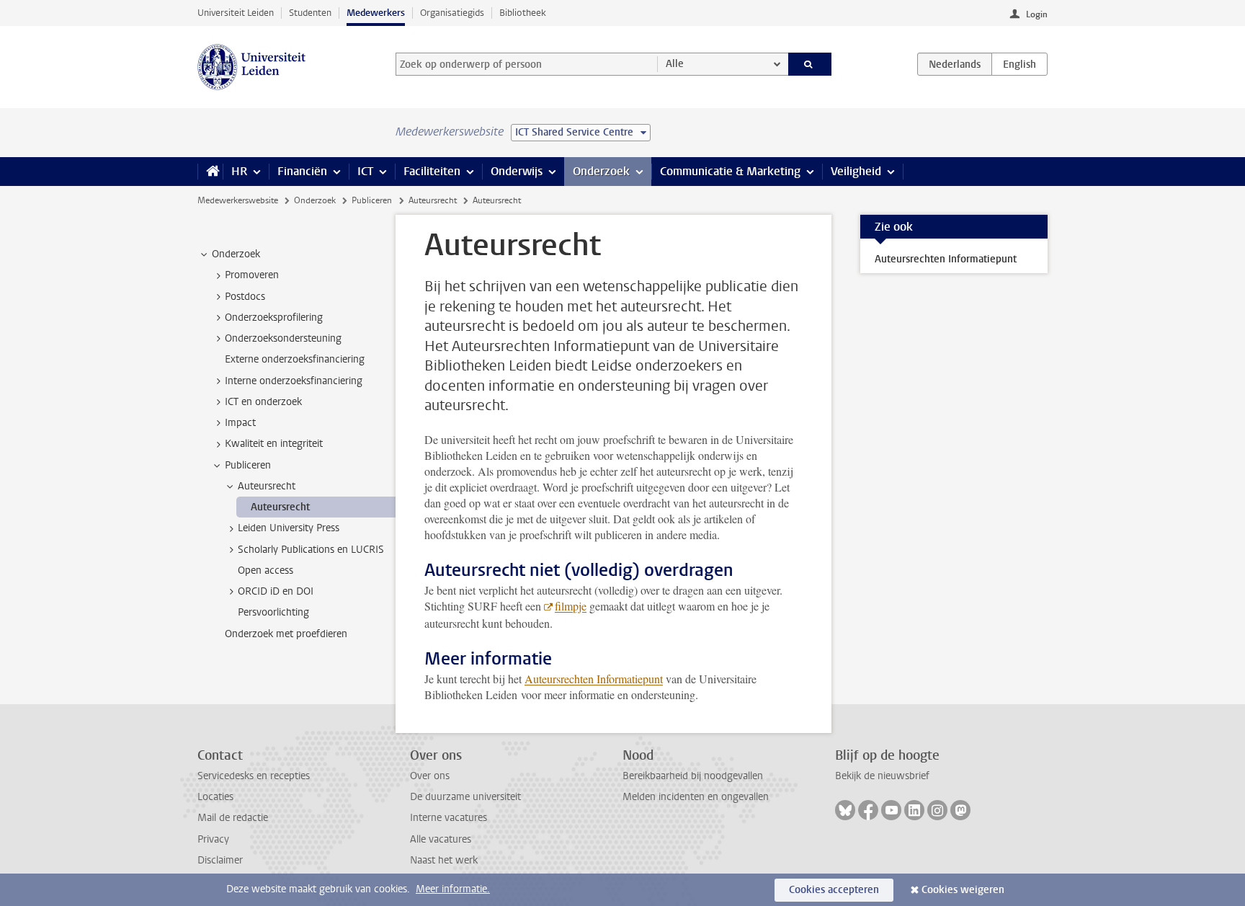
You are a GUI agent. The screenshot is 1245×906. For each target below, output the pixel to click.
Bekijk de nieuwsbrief (882, 776)
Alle (675, 64)
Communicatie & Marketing (730, 171)
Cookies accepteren (834, 890)
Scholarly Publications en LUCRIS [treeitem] (311, 549)
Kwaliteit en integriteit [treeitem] (274, 443)
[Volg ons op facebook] (868, 810)
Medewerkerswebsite (237, 200)
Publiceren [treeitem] (248, 465)
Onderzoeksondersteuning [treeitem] (283, 338)
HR (239, 171)
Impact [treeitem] (240, 423)
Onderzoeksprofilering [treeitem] (274, 317)
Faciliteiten (431, 171)
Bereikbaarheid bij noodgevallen (692, 776)
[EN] (1019, 64)
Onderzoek (601, 171)
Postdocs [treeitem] (245, 296)
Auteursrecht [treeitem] (266, 486)
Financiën (302, 171)
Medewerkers (376, 12)
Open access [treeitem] (265, 570)
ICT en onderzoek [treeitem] (263, 402)
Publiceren (372, 200)
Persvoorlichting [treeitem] (273, 612)
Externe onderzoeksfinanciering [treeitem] (295, 359)
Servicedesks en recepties (253, 776)
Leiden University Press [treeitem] (288, 528)
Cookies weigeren (963, 890)
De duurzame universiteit (465, 797)
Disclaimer (220, 860)
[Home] (210, 171)
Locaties (215, 797)
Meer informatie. (453, 889)
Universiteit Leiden (235, 12)
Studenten (310, 12)
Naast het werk (444, 860)
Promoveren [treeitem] (252, 275)
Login (1037, 14)
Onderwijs (517, 171)
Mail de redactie (232, 818)
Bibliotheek (522, 12)
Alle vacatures (440, 839)
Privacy (213, 839)
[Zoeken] (810, 64)
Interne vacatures (448, 818)
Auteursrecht (433, 200)
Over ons (430, 776)
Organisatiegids (452, 12)
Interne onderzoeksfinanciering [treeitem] (293, 381)
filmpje (570, 605)
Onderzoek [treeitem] (236, 254)
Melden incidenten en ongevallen (695, 797)
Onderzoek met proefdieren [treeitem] (286, 634)
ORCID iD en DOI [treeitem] (275, 591)
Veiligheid (856, 171)
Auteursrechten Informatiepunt (594, 678)
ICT (365, 171)
